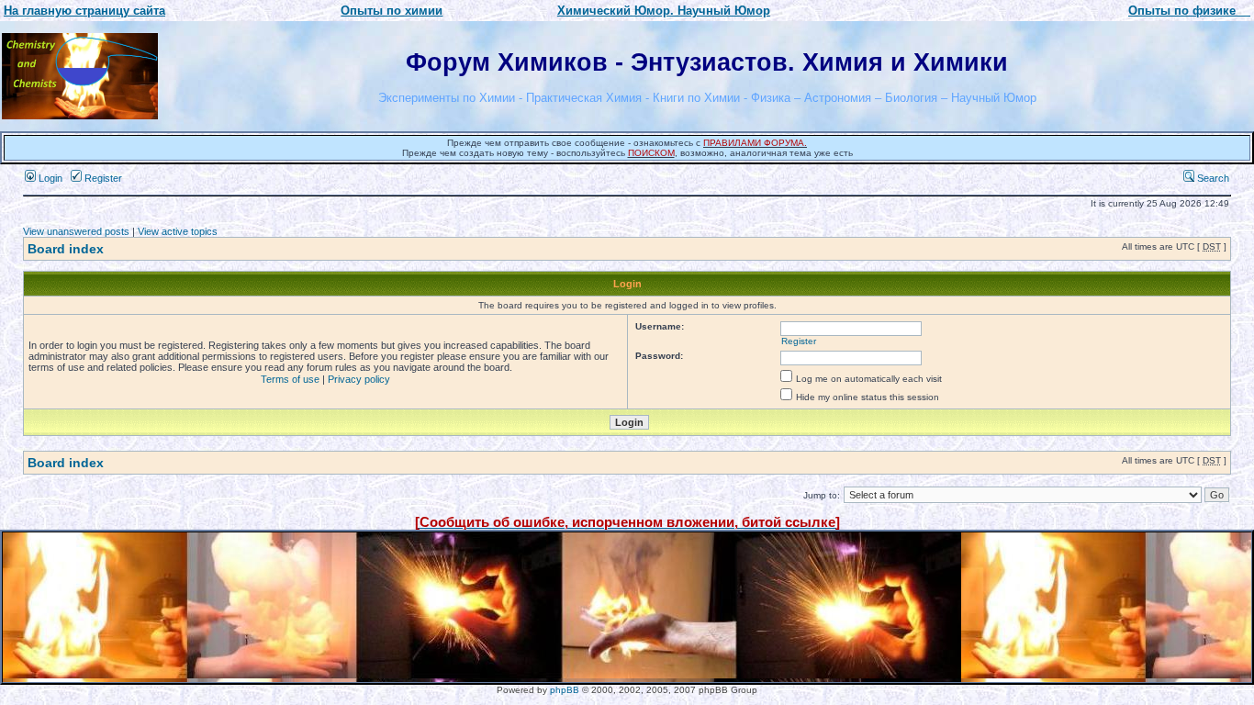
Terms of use (290, 379)
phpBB (564, 690)
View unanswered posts (76, 231)
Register (102, 178)
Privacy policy (359, 379)
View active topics (178, 231)
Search (1211, 178)
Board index (66, 248)
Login (49, 178)
